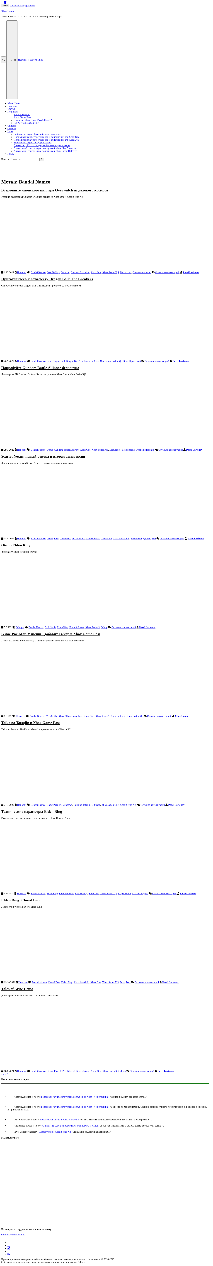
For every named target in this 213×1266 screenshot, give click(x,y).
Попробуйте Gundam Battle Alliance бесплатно (40, 368)
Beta (49, 361)
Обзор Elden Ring (15, 545)
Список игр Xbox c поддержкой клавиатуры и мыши (42, 145)
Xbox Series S (92, 627)
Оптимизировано (142, 272)
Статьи (11, 109)
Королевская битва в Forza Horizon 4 (59, 1119)
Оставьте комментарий (167, 272)
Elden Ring (62, 627)
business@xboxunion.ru (13, 1234)
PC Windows (78, 538)
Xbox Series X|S (110, 272)
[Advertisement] (94, 168)
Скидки (11, 125)
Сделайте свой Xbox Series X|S (55, 1131)
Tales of (71, 1071)
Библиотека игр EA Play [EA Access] (33, 142)
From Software (76, 627)
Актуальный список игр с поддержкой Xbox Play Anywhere (45, 148)
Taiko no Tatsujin (81, 805)
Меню (5, 6)
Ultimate (96, 805)
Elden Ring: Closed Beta (20, 900)
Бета (125, 361)
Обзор (104, 627)
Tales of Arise (83, 1071)
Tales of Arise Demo (17, 989)
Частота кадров (140, 893)
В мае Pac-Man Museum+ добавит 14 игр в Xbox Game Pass (50, 634)
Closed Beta (54, 982)
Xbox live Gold (81, 982)
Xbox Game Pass (22, 117)
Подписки (12, 111)
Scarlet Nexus (93, 538)
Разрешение (124, 893)
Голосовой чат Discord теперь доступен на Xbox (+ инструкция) (75, 1096)
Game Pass (65, 538)
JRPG (63, 1071)
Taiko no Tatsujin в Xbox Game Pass (30, 723)
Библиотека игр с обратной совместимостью (37, 134)
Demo (50, 449)
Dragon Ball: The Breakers (79, 361)
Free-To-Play (53, 272)
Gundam (65, 272)
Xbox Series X (118, 716)
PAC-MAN (51, 716)
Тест (128, 982)
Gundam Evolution (80, 272)
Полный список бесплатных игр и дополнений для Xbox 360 (46, 139)
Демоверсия (128, 449)
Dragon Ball (59, 361)
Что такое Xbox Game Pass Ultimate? (33, 120)
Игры (10, 131)
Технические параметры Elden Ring (31, 811)
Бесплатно (125, 272)
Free (56, 538)
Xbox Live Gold (22, 114)
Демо (123, 1071)
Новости (12, 106)
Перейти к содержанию (22, 5)
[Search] (41, 159)
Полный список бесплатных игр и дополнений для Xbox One (46, 137)
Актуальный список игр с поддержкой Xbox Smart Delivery (45, 151)
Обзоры (11, 128)
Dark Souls (50, 627)
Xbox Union (7, 11)
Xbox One (96, 272)
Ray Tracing (81, 893)
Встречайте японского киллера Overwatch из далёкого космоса (54, 190)
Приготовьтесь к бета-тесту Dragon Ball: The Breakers (47, 279)
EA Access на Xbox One (26, 123)
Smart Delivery (71, 449)
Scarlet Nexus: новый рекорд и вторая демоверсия (43, 456)
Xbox (61, 716)
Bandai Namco (38, 272)
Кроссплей (135, 361)
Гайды (10, 153)
